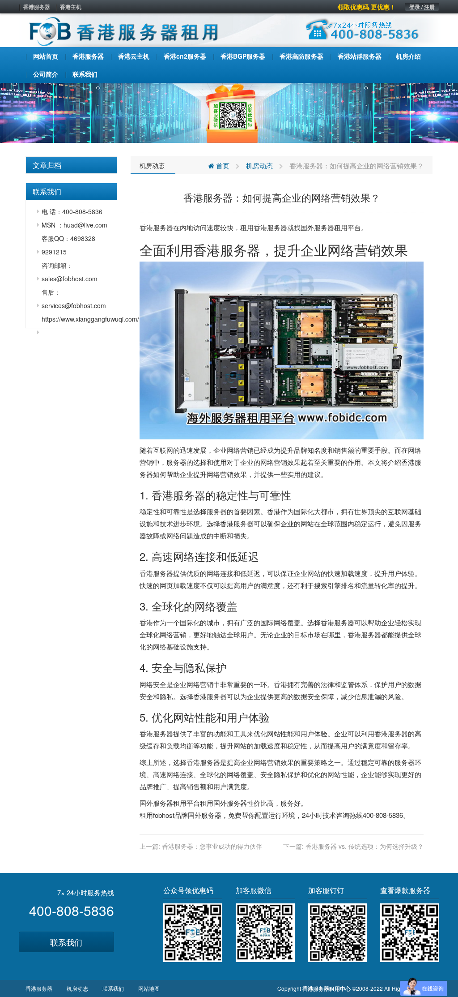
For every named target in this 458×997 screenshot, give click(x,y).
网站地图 (149, 988)
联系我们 (66, 942)
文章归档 (47, 165)
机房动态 (152, 165)
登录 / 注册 (422, 7)
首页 (221, 165)
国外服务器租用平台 (331, 227)
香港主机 (70, 7)
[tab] (71, 165)
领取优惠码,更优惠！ (367, 6)
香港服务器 (36, 7)
